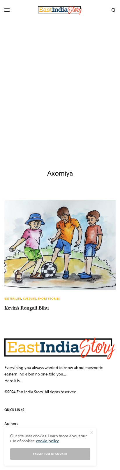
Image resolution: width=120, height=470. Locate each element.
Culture (29, 298)
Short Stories (49, 298)
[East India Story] (60, 10)
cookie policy (47, 440)
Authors (11, 423)
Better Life (12, 298)
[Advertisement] (60, 83)
